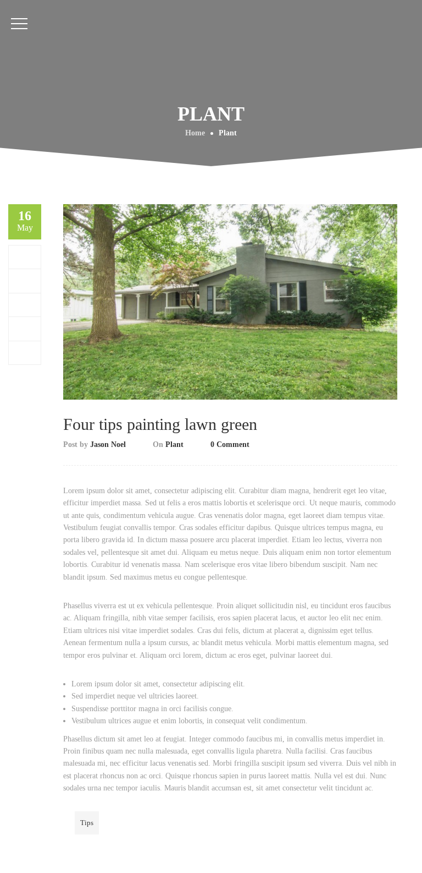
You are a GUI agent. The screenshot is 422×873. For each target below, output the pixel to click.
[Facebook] (25, 257)
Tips (86, 823)
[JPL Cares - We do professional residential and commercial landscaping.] (211, 118)
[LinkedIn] (25, 352)
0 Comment (229, 444)
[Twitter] (25, 280)
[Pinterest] (25, 328)
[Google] (25, 305)
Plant (174, 444)
